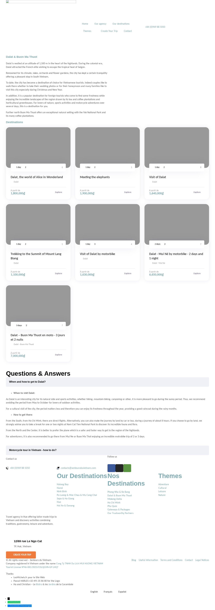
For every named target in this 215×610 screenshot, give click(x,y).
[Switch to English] (145, 20)
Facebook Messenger (21, 605)
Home (85, 24)
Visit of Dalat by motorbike (97, 254)
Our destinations (121, 24)
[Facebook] (111, 468)
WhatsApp (15, 602)
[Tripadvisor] (127, 468)
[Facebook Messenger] (9, 605)
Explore (58, 192)
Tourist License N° (15, 567)
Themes (87, 31)
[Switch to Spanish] (155, 20)
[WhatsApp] (9, 602)
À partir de (15, 191)
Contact (128, 31)
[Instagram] (119, 468)
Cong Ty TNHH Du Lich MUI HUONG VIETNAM (79, 563)
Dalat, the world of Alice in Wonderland (37, 177)
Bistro (39, 584)
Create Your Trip (109, 31)
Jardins (52, 584)
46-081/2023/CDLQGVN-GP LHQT (41, 567)
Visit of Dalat (157, 177)
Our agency (100, 24)
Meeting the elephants (95, 177)
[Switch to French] (150, 20)
